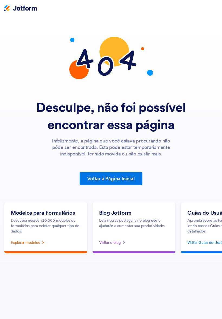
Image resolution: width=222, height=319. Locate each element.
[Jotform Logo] (20, 9)
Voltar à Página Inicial (111, 178)
